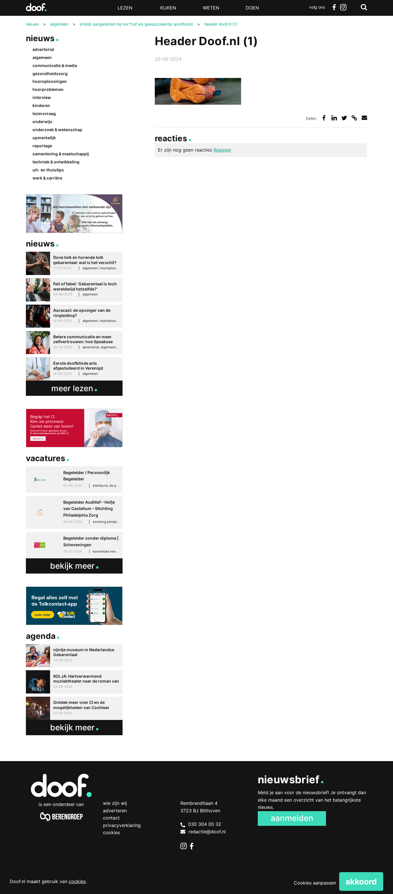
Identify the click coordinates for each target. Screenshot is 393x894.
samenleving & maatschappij (61, 153)
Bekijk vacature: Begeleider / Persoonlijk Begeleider (74, 479)
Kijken (168, 8)
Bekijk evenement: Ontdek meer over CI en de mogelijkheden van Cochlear (74, 708)
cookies (77, 881)
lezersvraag (44, 113)
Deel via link (354, 118)
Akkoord (361, 882)
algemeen (42, 57)
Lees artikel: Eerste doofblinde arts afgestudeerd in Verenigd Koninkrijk (74, 369)
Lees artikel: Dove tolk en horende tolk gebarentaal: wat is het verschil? (74, 263)
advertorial (43, 49)
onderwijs (42, 121)
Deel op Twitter (344, 118)
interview (42, 97)
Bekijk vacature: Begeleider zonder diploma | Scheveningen (74, 545)
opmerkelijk (44, 137)
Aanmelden (292, 818)
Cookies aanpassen (315, 883)
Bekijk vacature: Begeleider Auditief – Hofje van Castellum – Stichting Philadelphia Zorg (74, 512)
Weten (211, 8)
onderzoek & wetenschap (57, 129)
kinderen (41, 105)
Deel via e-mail (364, 118)
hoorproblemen (48, 89)
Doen (252, 8)
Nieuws (40, 38)
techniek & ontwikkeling (56, 161)
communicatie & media (55, 65)
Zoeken (364, 7)
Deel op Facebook (324, 118)
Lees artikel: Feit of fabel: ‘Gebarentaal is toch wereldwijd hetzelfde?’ (74, 289)
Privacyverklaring (122, 825)
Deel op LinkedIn (334, 118)
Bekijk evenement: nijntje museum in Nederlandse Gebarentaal (74, 655)
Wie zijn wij (115, 803)
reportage (42, 145)
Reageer (222, 150)
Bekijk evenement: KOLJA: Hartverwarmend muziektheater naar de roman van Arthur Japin (74, 682)
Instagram (343, 7)
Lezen (125, 8)
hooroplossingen (50, 81)
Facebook (334, 7)
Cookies (111, 832)
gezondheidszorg (50, 73)
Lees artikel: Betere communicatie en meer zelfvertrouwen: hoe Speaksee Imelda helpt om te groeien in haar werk (74, 342)
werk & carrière (47, 177)
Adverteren (115, 810)
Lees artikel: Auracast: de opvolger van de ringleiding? (74, 316)
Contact (111, 818)
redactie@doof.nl (207, 831)
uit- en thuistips (48, 169)
